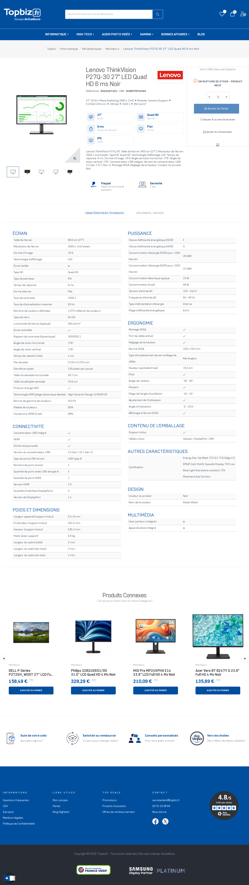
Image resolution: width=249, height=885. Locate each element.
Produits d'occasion (114, 806)
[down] (226, 97)
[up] (209, 97)
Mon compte (60, 800)
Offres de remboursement (119, 812)
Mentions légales (13, 818)
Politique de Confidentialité (19, 824)
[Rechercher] (158, 14)
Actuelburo (168, 854)
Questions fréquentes (16, 800)
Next (79, 172)
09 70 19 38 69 (161, 806)
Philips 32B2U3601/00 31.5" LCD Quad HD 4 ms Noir (93, 672)
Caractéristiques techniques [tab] (104, 213)
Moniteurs (14, 665)
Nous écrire (159, 812)
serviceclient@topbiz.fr (166, 800)
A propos (8, 812)
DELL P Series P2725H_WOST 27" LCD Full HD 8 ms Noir (31, 673)
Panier (57, 806)
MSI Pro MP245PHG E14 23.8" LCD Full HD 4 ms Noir (154, 672)
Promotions (110, 800)
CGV (5, 806)
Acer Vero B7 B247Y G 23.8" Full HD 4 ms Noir (217, 672)
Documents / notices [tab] (150, 213)
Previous (4, 172)
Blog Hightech (61, 812)
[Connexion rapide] (243, 15)
